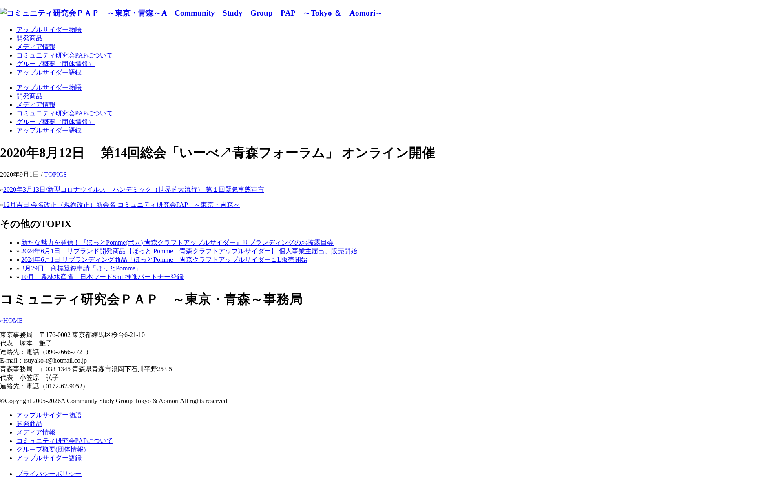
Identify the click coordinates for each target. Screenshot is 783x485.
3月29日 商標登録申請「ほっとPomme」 (81, 268)
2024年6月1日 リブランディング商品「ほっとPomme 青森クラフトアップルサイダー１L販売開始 (164, 259)
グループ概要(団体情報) (51, 449)
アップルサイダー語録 (49, 72)
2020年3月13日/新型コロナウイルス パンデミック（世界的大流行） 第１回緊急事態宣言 (133, 189)
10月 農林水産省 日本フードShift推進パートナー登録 (102, 276)
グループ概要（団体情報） (55, 63)
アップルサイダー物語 (49, 29)
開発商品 (29, 38)
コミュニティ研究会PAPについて (64, 55)
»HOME (11, 320)
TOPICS (55, 174)
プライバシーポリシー (49, 473)
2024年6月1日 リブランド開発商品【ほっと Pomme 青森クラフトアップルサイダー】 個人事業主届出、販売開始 (189, 251)
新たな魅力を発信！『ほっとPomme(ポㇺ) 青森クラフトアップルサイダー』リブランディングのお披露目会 (177, 242)
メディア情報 (35, 46)
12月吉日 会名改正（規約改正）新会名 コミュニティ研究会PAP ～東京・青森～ (121, 204)
